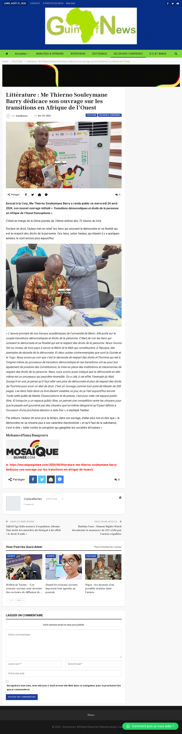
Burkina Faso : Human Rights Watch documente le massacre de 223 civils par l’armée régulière (97, 530)
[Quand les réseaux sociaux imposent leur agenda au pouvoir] (64, 567)
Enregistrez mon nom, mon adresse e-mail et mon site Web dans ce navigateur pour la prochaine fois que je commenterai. (64, 687)
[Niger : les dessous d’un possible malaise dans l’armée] (103, 567)
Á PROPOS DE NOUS (53, 3)
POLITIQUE (91, 115)
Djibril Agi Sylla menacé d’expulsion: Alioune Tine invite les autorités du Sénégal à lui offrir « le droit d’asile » (33, 530)
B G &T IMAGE (158, 53)
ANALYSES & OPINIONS (50, 53)
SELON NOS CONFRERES (128, 53)
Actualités (21, 53)
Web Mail (70, 3)
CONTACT (35, 3)
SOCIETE (11, 556)
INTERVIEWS (78, 53)
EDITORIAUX (99, 53)
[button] (150, 726)
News (91, 715)
